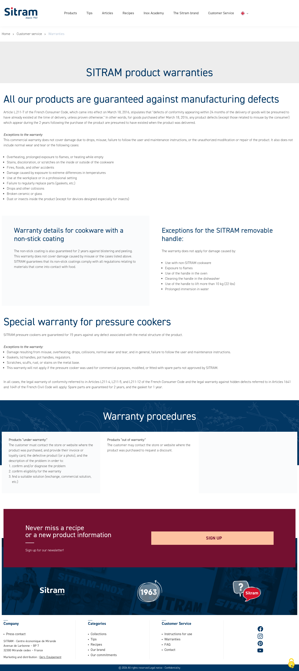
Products (70, 13)
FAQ (167, 644)
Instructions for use (178, 634)
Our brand (98, 649)
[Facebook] (260, 629)
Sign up (214, 538)
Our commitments (104, 655)
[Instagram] (260, 636)
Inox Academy (154, 13)
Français (252, 18)
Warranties (172, 639)
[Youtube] (260, 650)
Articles (107, 13)
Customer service (29, 34)
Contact (169, 649)
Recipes (128, 13)
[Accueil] (21, 13)
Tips (89, 13)
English (251, 13)
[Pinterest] (260, 643)
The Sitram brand (186, 13)
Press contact (16, 634)
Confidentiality (172, 667)
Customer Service (221, 13)
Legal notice (156, 667)
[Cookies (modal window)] (291, 663)
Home (6, 34)
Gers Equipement (50, 657)
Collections (98, 634)
